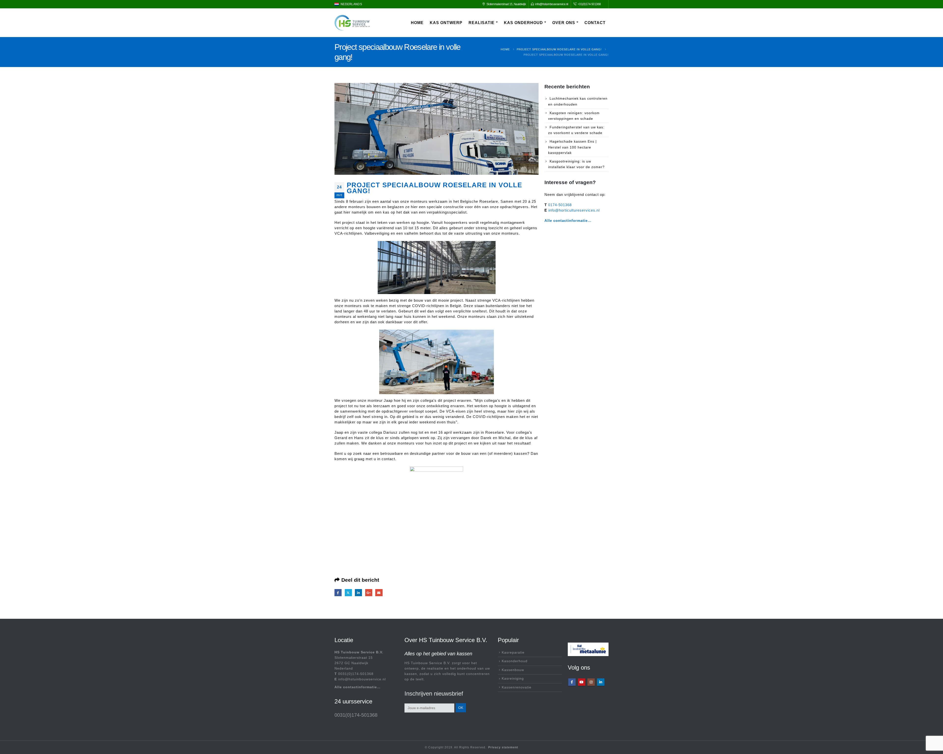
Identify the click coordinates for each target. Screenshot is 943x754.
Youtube (581, 682)
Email (378, 592)
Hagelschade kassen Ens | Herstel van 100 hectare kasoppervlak (572, 146)
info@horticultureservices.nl (574, 210)
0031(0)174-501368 (356, 674)
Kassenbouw (513, 670)
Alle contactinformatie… (568, 220)
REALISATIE (482, 23)
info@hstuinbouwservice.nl (551, 4)
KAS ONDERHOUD (523, 23)
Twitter (348, 592)
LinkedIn (358, 592)
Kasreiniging (513, 678)
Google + (368, 592)
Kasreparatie (513, 652)
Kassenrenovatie (516, 687)
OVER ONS (563, 23)
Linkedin (600, 682)
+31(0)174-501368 (589, 4)
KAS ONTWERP (446, 23)
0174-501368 (560, 205)
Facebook (338, 592)
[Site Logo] (352, 22)
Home (417, 23)
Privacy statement (503, 747)
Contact (595, 23)
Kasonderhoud (514, 661)
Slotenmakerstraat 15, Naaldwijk (506, 4)
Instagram (591, 682)
